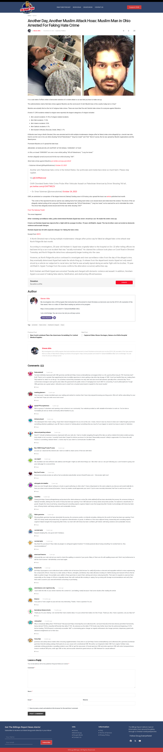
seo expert (37, 459)
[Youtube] (140, 741)
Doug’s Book (87, 7)
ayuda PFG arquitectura (41, 405)
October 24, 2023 (70, 191)
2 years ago (49, 372)
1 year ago (52, 554)
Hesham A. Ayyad (53, 325)
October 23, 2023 (61, 165)
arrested (34, 325)
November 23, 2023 (48, 30)
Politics (63, 30)
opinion (35, 15)
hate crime (42, 325)
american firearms (40, 554)
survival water (38, 530)
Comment (31, 668)
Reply (37, 387)
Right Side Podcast (63, 7)
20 (134, 31)
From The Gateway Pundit (36, 210)
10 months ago (46, 599)
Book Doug (77, 7)
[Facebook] (131, 741)
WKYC (39, 234)
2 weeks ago (47, 639)
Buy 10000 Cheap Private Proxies (44, 448)
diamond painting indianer (42, 432)
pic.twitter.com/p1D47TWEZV (42, 186)
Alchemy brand (39, 419)
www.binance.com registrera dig (44, 588)
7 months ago (57, 610)
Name (30, 691)
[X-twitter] (135, 741)
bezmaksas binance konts (42, 610)
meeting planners (39, 392)
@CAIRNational (39, 178)
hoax (62, 325)
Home (29, 15)
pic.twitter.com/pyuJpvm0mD (61, 161)
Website (85, 700)
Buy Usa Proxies (39, 472)
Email (30, 700)
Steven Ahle (36, 30)
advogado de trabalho (41, 483)
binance (36, 599)
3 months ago (48, 621)
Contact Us (99, 7)
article (109, 196)
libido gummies (39, 514)
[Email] (54, 317)
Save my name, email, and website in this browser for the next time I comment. (54, 708)
